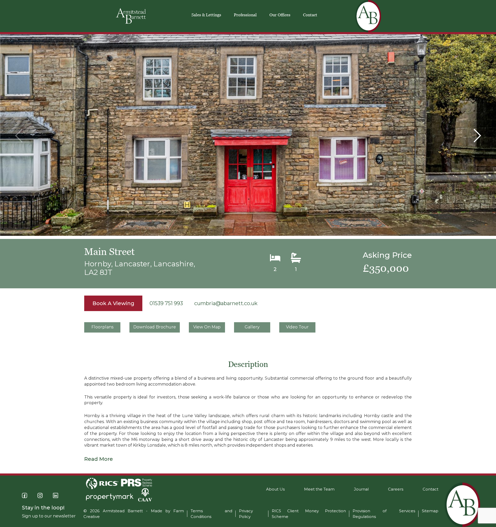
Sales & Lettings (206, 14)
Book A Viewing (113, 303)
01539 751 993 (166, 303)
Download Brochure (154, 327)
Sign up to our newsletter (49, 516)
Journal (361, 489)
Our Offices (279, 14)
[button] (477, 135)
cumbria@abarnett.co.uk (226, 303)
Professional (245, 14)
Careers (395, 489)
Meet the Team (319, 489)
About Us (275, 489)
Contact (310, 14)
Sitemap (430, 510)
